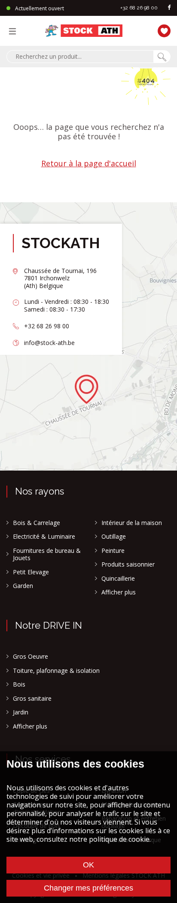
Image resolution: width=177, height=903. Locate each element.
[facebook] (169, 8)
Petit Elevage (31, 572)
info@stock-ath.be (49, 343)
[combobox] (79, 56)
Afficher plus (118, 592)
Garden (23, 586)
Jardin (20, 712)
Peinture (113, 551)
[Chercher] (162, 56)
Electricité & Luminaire (44, 536)
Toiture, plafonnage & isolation (56, 671)
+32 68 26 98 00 (139, 8)
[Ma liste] (162, 30)
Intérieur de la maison (131, 523)
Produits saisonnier (128, 564)
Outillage (113, 536)
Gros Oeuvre (30, 656)
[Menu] (14, 31)
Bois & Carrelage (36, 523)
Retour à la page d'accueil (88, 163)
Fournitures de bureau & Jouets (47, 554)
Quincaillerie (118, 578)
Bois (19, 684)
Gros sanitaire (32, 698)
